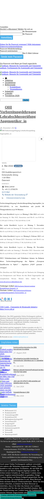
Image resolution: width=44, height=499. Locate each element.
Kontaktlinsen (15, 87)
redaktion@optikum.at (20, 337)
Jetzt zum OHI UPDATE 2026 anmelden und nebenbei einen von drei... (26, 382)
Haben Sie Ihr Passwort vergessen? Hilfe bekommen (20, 44)
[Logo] (20, 72)
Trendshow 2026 (12, 96)
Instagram (9, 91)
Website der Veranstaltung (15, 194)
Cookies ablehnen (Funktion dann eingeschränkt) (18, 495)
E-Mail (7, 192)
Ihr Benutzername (29, 31)
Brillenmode (10, 85)
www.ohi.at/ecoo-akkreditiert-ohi (11, 282)
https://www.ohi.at (7, 309)
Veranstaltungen (16, 89)
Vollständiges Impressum (29, 452)
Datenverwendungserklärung (11, 47)
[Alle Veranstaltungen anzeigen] (41, 139)
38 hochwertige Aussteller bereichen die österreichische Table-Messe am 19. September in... (28, 360)
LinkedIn (8, 93)
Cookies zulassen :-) (35, 493)
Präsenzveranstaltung (15, 198)
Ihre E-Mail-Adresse (30, 53)
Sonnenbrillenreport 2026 (21, 392)
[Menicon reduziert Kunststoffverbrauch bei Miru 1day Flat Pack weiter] (8, 379)
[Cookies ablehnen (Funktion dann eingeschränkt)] (23, 498)
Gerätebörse (10, 83)
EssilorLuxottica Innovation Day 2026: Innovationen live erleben (25, 348)
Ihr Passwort (27, 34)
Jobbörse (9, 80)
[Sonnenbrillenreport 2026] (8, 397)
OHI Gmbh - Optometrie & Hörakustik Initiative (18, 307)
